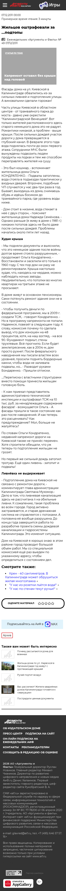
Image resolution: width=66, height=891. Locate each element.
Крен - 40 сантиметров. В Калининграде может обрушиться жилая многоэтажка (31, 577)
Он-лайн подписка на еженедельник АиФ (20, 740)
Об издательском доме (21, 728)
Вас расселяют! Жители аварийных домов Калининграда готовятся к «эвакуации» (37, 689)
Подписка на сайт (40, 733)
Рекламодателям (35, 747)
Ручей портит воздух (29, 675)
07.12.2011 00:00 (11, 15)
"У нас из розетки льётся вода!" (33, 585)
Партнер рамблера (34, 873)
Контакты (11, 747)
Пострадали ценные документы (35, 698)
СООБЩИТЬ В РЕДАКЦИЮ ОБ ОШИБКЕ (30, 752)
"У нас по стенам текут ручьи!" (32, 589)
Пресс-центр (12, 733)
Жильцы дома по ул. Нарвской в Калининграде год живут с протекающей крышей (35, 666)
